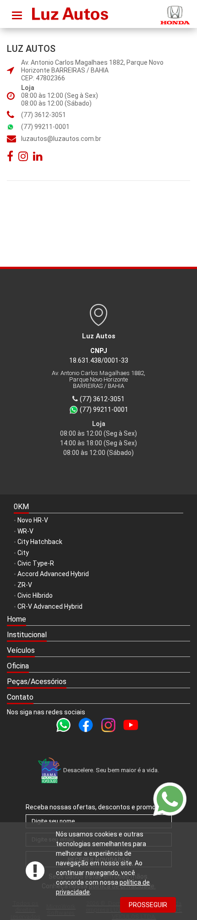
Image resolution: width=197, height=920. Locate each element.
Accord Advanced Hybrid (53, 574)
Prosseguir (148, 905)
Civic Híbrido (35, 595)
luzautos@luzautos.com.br (61, 138)
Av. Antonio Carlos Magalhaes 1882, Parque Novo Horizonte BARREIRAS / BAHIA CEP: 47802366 (92, 70)
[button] (98, 635)
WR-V (25, 531)
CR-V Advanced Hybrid (49, 606)
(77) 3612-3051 (43, 114)
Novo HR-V (32, 520)
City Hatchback (39, 541)
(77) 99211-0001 (45, 126)
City (23, 552)
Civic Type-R (35, 563)
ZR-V (24, 585)
